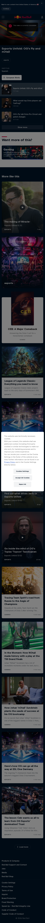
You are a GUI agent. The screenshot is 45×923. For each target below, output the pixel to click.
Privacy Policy (9, 462)
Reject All (22, 484)
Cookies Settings (22, 471)
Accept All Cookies (22, 478)
